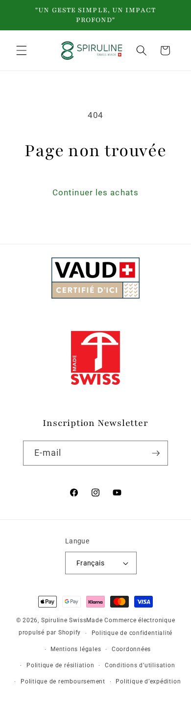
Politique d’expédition (148, 681)
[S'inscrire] (155, 453)
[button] (21, 50)
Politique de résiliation (60, 665)
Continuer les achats (95, 192)
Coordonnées (131, 649)
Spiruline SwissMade (72, 620)
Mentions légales (75, 649)
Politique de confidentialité (132, 633)
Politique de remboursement (63, 681)
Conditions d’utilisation (140, 665)
